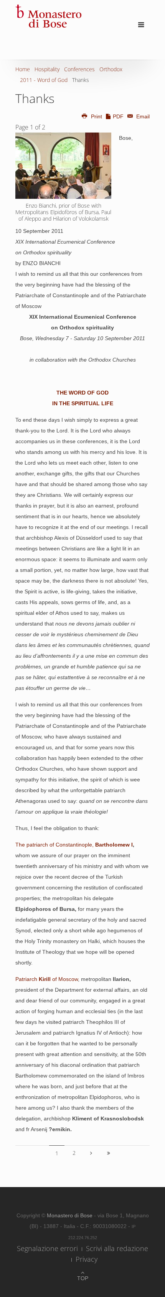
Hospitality (47, 69)
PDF (118, 116)
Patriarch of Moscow (46, 979)
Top (82, 1278)
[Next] (91, 1153)
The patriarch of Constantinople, (55, 845)
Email (142, 116)
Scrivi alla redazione (117, 1248)
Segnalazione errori (47, 1248)
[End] (108, 1153)
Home (22, 69)
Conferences (79, 69)
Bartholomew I (114, 845)
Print (96, 116)
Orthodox (110, 69)
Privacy (86, 1259)
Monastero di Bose (70, 1215)
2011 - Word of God (44, 80)
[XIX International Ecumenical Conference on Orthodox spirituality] (63, 166)
